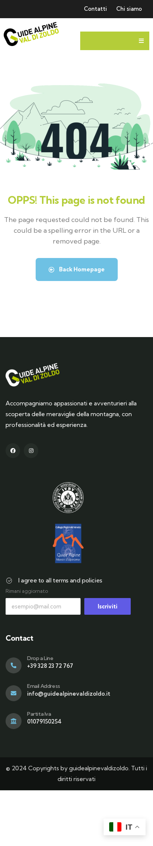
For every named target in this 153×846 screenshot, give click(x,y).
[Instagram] (31, 450)
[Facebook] (13, 450)
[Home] (31, 34)
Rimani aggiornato (27, 591)
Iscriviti (107, 606)
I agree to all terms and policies (60, 580)
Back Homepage (81, 269)
